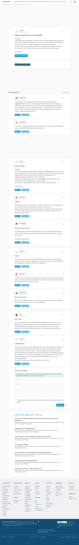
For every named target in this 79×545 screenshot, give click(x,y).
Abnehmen (16, 486)
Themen (8, 4)
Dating (36, 488)
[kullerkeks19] (17, 122)
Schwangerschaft (39, 510)
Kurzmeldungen (58, 1)
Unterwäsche (28, 509)
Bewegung (16, 500)
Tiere (47, 501)
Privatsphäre (74, 537)
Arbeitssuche (58, 486)
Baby (36, 500)
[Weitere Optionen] (62, 31)
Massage (4, 507)
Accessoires (27, 486)
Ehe (36, 490)
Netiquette (71, 490)
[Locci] (17, 315)
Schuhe (26, 507)
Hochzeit (37, 491)
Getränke (16, 488)
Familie (41, 1)
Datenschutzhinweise (58, 400)
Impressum (62, 537)
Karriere (51, 1)
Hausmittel (5, 497)
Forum (64, 1)
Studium (57, 491)
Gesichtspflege (28, 490)
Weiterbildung (58, 493)
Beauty (33, 1)
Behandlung (5, 491)
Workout (16, 502)
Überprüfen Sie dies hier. (43, 532)
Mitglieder (71, 488)
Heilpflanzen (5, 499)
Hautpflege (27, 495)
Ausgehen (48, 486)
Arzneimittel (5, 490)
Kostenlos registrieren (39, 375)
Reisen (21, 64)
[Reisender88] (17, 224)
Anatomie (4, 488)
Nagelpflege (27, 505)
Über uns (72, 493)
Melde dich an (38, 374)
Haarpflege (27, 491)
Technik (48, 499)
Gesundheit (17, 1)
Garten (47, 490)
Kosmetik (27, 501)
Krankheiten (5, 501)
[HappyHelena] (17, 98)
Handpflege (27, 493)
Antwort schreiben (21, 55)
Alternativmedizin (6, 486)
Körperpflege (28, 497)
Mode (26, 503)
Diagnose (4, 493)
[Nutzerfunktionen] (75, 1)
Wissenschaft (49, 505)
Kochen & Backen (18, 490)
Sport (29, 1)
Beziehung (37, 486)
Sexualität (37, 493)
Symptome (5, 511)
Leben (36, 506)
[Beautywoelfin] (17, 293)
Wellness (4, 515)
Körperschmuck (28, 499)
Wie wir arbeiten (73, 498)
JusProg (58, 526)
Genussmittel (49, 491)
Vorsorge (4, 513)
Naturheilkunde (6, 509)
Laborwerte (5, 505)
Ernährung (24, 1)
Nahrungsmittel (17, 493)
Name (17, 379)
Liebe (37, 1)
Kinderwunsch (38, 504)
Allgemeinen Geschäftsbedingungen (35, 400)
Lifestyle (46, 1)
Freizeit (47, 488)
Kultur (47, 495)
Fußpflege (27, 488)
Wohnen (48, 507)
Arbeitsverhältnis (59, 488)
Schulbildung (38, 508)
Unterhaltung (49, 503)
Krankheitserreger (6, 503)
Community (71, 486)
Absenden (60, 405)
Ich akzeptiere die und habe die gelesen (40, 401)
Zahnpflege (27, 511)
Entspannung (5, 495)
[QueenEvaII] (17, 197)
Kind (36, 502)
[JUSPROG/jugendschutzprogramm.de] (62, 522)
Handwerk (48, 493)
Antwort (18, 384)
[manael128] (17, 274)
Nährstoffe (16, 491)
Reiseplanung (16, 4)
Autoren (71, 496)
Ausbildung (58, 490)
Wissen (57, 495)
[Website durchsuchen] (71, 1)
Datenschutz (68, 537)
